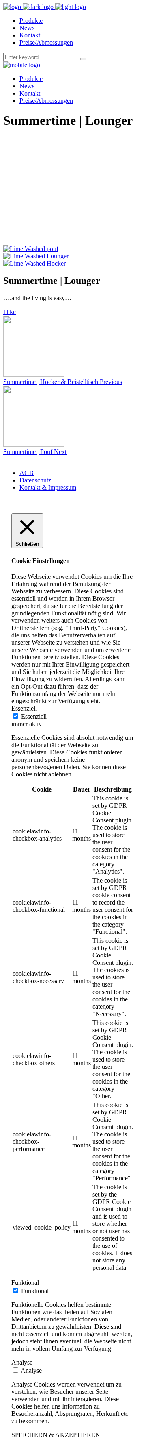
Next (60, 451)
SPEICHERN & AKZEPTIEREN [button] (55, 1434)
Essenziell (34, 716)
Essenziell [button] (24, 708)
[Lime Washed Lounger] (36, 256)
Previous (111, 381)
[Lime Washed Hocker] (34, 263)
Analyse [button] (21, 1362)
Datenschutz (35, 480)
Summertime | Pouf (28, 451)
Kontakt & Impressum (47, 487)
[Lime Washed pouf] (30, 248)
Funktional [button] (25, 1282)
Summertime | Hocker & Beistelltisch (51, 381)
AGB (26, 472)
